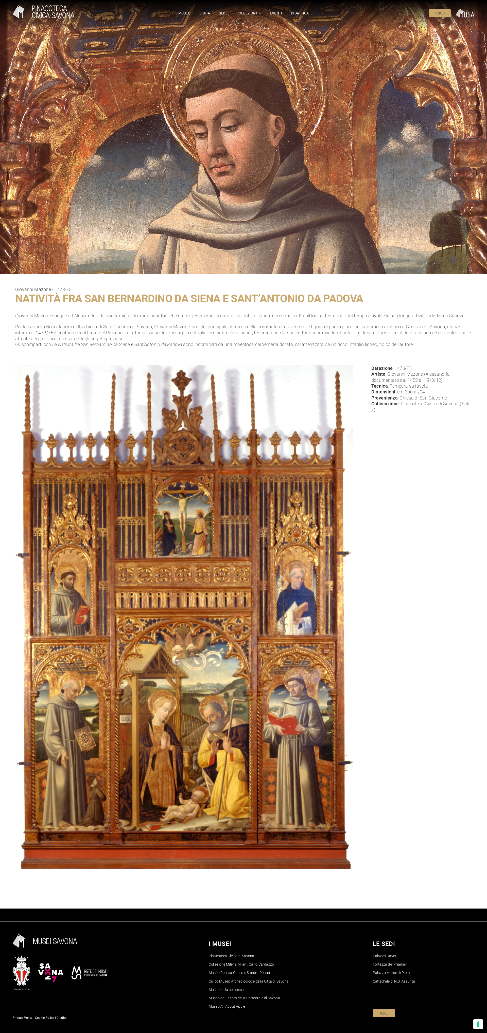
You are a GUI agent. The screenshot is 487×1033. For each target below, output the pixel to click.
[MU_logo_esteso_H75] (465, 11)
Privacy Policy (23, 1018)
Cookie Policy (44, 1018)
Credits (61, 1018)
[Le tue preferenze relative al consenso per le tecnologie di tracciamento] (478, 1024)
